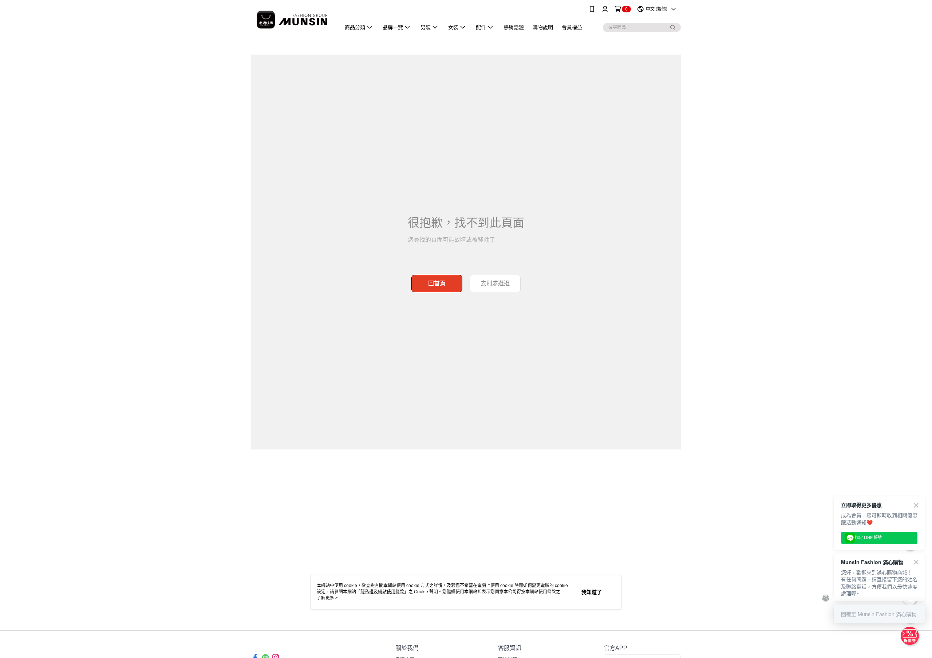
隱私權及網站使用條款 (382, 591)
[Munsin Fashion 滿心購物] (291, 19)
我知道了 (591, 592)
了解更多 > (327, 597)
